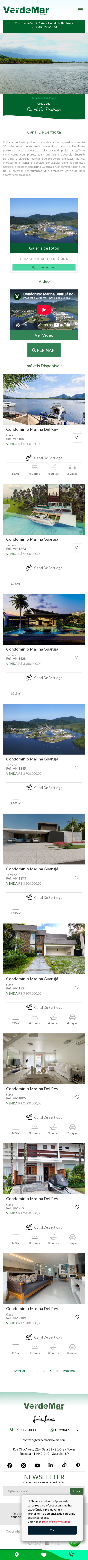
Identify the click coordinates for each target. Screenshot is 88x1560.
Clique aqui (44, 103)
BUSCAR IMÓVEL (42, 27)
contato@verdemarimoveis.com (44, 1440)
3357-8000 (26, 1430)
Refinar (45, 350)
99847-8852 (67, 1430)
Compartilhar (46, 267)
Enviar (77, 1491)
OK (52, 1530)
